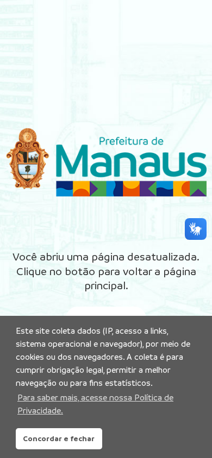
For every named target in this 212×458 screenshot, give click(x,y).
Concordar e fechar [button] (59, 438)
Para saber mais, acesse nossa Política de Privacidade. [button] (95, 404)
